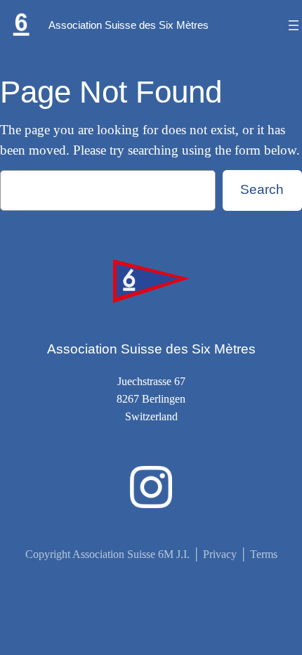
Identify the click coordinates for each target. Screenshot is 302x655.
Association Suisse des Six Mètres (128, 25)
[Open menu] (293, 25)
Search (262, 189)
